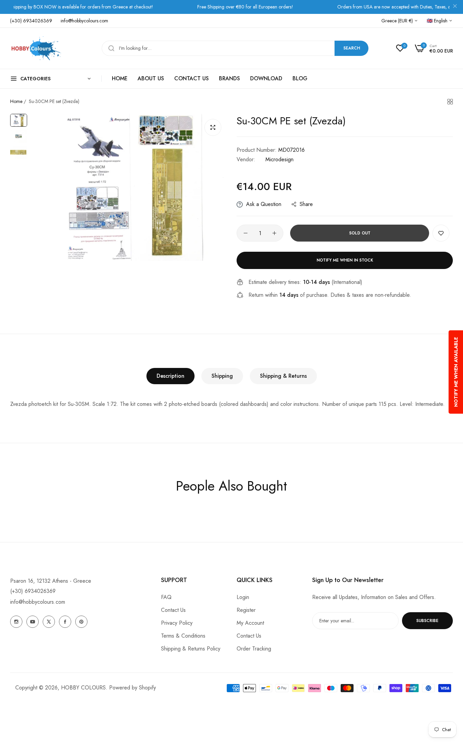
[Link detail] (16, 622)
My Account (250, 623)
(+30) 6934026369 (33, 591)
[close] (455, 7)
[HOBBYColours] (35, 48)
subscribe (427, 621)
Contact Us (173, 610)
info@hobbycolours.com (37, 602)
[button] (440, 233)
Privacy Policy (177, 623)
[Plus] (274, 233)
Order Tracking (254, 649)
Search (351, 48)
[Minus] (245, 233)
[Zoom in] (212, 127)
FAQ (166, 597)
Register (246, 610)
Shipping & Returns (283, 376)
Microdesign (279, 159)
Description (170, 376)
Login (243, 597)
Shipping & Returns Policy (190, 649)
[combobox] (235, 48)
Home (16, 101)
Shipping (222, 376)
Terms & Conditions (183, 636)
